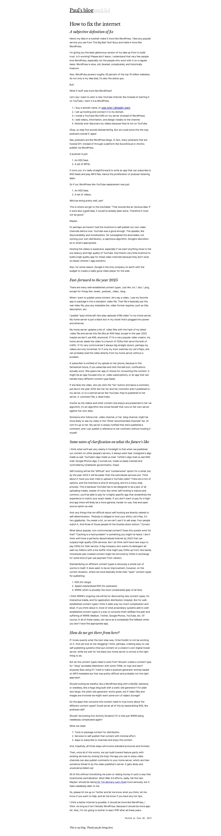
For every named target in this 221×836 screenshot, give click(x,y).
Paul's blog (81, 10)
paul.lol (101, 10)
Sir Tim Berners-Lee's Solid (111, 782)
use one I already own (115, 107)
